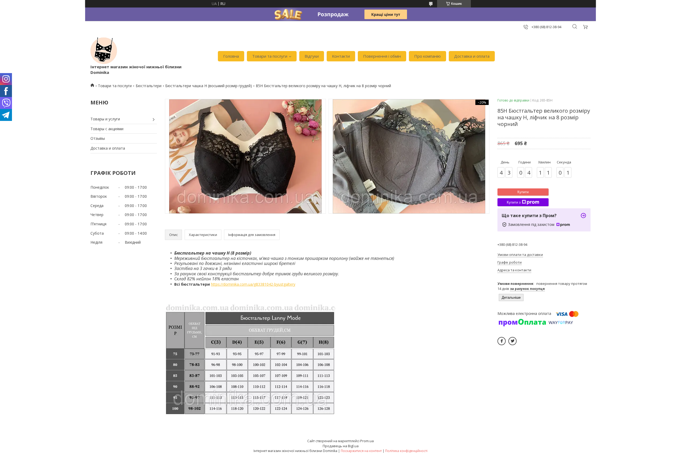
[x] (512, 341)
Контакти (341, 56)
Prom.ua (367, 440)
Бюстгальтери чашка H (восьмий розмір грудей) (208, 85)
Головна (231, 56)
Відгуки (312, 56)
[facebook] (501, 341)
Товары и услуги (105, 118)
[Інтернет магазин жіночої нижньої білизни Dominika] (103, 50)
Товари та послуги (269, 56)
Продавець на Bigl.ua (341, 446)
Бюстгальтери (148, 85)
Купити (523, 192)
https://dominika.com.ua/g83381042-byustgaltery (253, 284)
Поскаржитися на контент (361, 451)
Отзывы (97, 138)
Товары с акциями (106, 128)
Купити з (514, 202)
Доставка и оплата (471, 56)
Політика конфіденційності (406, 451)
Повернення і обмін (382, 56)
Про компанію (427, 56)
